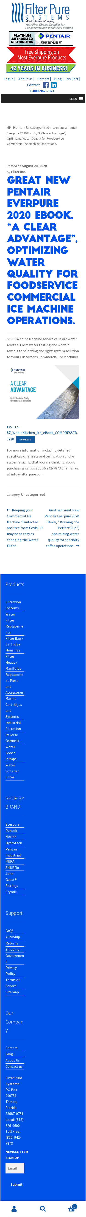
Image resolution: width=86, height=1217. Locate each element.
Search (43, 1209)
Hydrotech (14, 843)
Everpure (12, 824)
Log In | (9, 78)
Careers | (44, 78)
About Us (13, 1060)
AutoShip (13, 937)
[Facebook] (46, 85)
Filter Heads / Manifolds (13, 662)
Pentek (11, 830)
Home (17, 127)
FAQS (10, 930)
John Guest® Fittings (12, 879)
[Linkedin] (54, 85)
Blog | (59, 78)
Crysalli (11, 891)
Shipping (12, 949)
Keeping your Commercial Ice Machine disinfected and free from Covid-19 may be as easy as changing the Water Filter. (25, 527)
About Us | (26, 78)
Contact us (14, 1066)
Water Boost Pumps (11, 753)
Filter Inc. (18, 171)
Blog (9, 1054)
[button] (73, 98)
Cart (66, 1205)
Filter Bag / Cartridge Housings (14, 644)
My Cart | (73, 78)
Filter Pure (43, 37)
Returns (12, 943)
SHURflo (12, 867)
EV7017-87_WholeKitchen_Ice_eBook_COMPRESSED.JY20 (42, 433)
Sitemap (12, 992)
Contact (33, 84)
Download (25, 439)
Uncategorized (37, 127)
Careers (11, 1047)
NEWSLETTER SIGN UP (17, 1154)
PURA (10, 861)
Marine (11, 836)
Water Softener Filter (12, 771)
